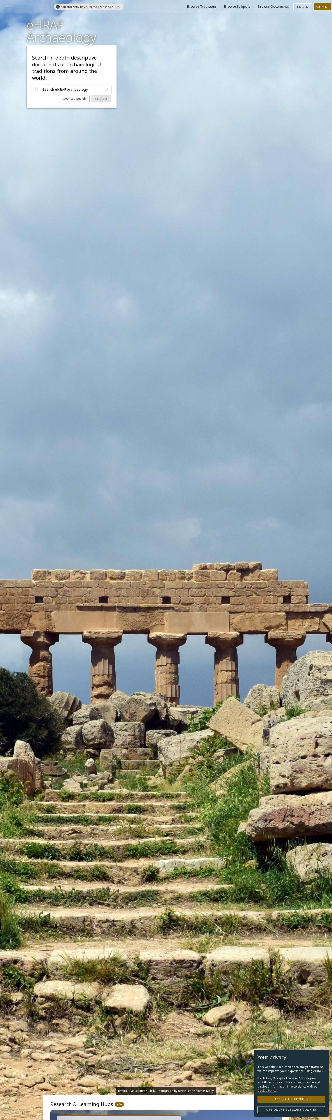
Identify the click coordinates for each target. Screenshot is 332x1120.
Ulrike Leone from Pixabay (196, 1090)
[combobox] (71, 89)
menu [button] (7, 6)
